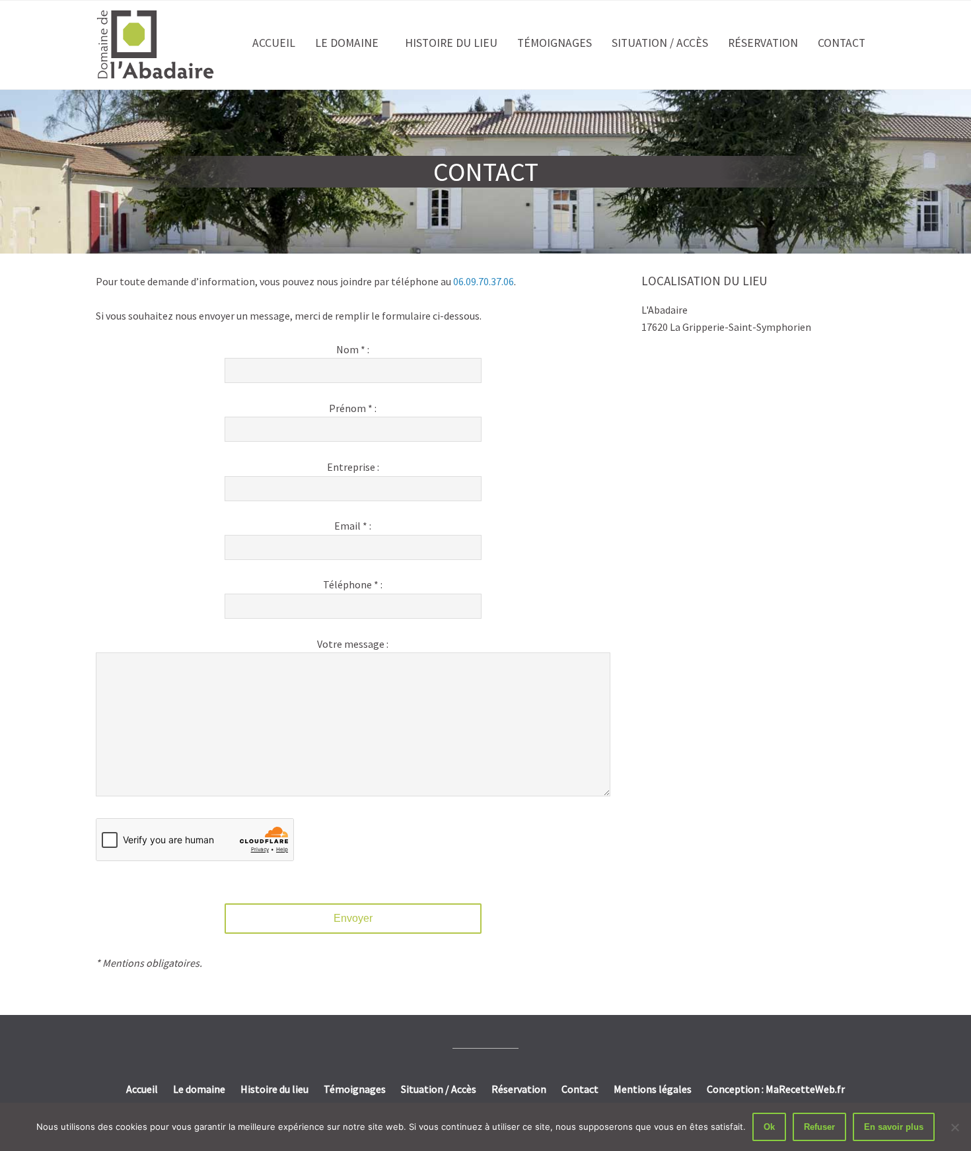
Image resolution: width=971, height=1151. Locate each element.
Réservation (763, 43)
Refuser (819, 1127)
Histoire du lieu (451, 43)
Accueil (273, 43)
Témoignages (554, 43)
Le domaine (346, 43)
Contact (841, 43)
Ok (769, 1127)
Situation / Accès (660, 43)
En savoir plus (893, 1127)
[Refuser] (954, 1127)
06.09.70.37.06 (483, 281)
